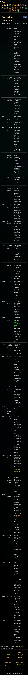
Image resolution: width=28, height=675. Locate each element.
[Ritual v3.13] (18, 5)
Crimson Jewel (17, 587)
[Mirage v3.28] (2, 5)
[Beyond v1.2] (10, 10)
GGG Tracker (20, 654)
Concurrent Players (20, 656)
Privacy (8, 664)
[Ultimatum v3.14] (15, 5)
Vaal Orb (17, 184)
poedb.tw (7, 654)
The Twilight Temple (17, 516)
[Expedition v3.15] (12, 5)
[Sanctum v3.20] (7, 5)
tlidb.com (8, 656)
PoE (2, 2)
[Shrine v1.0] (15, 10)
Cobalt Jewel (18, 589)
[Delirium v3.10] (25, 5)
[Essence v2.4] (23, 8)
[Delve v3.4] (10, 8)
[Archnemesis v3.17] (10, 5)
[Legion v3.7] (5, 8)
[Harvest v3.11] (23, 5)
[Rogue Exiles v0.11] (18, 10)
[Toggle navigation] (26, 2)
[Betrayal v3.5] (7, 8)
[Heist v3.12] (20, 5)
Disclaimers (8, 666)
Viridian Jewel (17, 585)
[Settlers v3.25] (5, 5)
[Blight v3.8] (2, 8)
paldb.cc (8, 659)
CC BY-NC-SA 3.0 (21, 646)
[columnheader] (3, 23)
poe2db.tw (7, 657)
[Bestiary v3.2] (15, 8)
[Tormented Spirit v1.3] (25, 8)
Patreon (8, 667)
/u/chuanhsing (20, 664)
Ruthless (20, 657)
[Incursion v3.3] (12, 8)
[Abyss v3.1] (18, 8)
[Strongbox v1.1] (12, 10)
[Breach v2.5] (20, 8)
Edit (25, 17)
